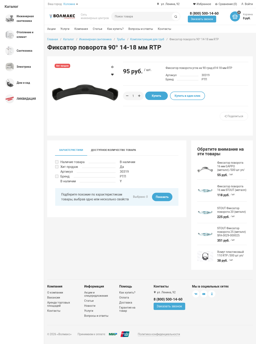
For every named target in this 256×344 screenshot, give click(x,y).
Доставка (125, 302)
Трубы (121, 39)
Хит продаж (69, 167)
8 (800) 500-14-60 (204, 13)
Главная (52, 39)
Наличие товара (72, 162)
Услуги (65, 28)
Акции (51, 28)
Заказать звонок (202, 19)
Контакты (164, 28)
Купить (156, 95)
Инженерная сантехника (95, 39)
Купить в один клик (187, 95)
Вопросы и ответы (140, 28)
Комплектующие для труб (147, 39)
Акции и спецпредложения (96, 294)
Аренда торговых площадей (58, 304)
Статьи (97, 28)
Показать (162, 197)
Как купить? (115, 28)
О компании (55, 292)
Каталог (11, 6)
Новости (89, 305)
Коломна (69, 4)
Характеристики (71, 149)
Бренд (65, 176)
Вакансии (53, 297)
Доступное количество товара (113, 149)
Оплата (124, 297)
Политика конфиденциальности (159, 334)
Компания (81, 28)
